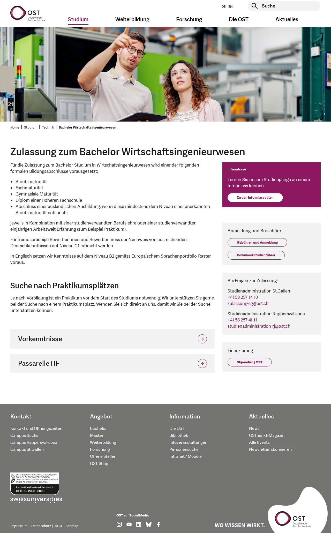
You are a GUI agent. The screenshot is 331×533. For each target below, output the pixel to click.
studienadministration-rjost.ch (259, 326)
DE (223, 6)
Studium (30, 127)
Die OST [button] (239, 19)
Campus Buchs (24, 435)
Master (96, 435)
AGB (58, 526)
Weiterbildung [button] (132, 19)
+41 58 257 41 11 (242, 320)
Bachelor (98, 428)
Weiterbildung (103, 442)
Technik (48, 127)
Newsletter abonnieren (270, 449)
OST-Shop (99, 464)
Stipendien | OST (249, 362)
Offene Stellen (103, 456)
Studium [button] (78, 19)
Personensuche (184, 449)
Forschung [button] (189, 19)
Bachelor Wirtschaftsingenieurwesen (87, 127)
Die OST (176, 428)
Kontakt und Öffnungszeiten (36, 428)
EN (230, 6)
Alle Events (259, 442)
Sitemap (72, 526)
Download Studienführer (256, 255)
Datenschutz (41, 526)
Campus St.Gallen (27, 449)
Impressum (18, 526)
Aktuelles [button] (286, 19)
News (254, 428)
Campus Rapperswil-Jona (33, 442)
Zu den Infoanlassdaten (255, 197)
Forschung (100, 449)
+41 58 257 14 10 (243, 297)
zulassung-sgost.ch (248, 303)
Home (14, 127)
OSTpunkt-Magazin (266, 435)
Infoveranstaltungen (188, 442)
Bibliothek (178, 435)
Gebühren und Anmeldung (257, 242)
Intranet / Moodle (185, 456)
